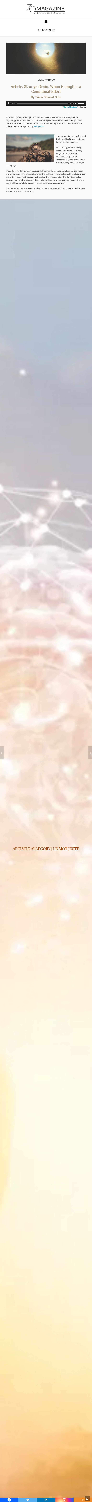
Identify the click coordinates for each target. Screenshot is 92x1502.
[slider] (81, 103)
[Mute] (76, 103)
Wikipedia (38, 126)
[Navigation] (46, 21)
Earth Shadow (70, 107)
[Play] (9, 103)
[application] (46, 103)
